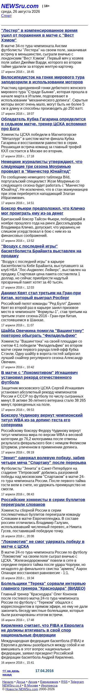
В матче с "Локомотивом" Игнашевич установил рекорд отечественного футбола (39, 377)
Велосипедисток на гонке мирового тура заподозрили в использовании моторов (42, 79)
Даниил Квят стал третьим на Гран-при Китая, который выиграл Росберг (41, 295)
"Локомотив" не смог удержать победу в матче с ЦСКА (42, 544)
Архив (32, 682)
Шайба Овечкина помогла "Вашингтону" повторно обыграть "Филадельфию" (42, 333)
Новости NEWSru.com (21, 689)
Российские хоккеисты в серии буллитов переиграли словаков (43, 502)
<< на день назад (11, 672)
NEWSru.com (20, 6)
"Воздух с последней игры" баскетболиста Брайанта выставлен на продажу (41, 251)
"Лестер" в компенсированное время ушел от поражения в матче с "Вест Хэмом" (39, 35)
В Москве (31, 685)
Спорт (6, 16)
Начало (7, 682)
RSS (64, 682)
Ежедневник (49, 682)
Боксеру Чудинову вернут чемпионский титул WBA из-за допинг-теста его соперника (42, 420)
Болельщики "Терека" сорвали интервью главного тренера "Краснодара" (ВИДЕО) (43, 586)
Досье (20, 682)
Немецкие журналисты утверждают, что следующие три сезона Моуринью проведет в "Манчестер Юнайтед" (41, 166)
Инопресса (49, 685)
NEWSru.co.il (11, 685)
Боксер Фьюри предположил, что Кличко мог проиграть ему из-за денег (43, 210)
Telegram (77, 682)
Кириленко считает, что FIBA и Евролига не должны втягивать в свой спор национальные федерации (42, 630)
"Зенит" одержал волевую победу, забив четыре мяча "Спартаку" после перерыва (43, 460)
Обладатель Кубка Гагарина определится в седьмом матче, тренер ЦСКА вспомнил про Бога (43, 124)
